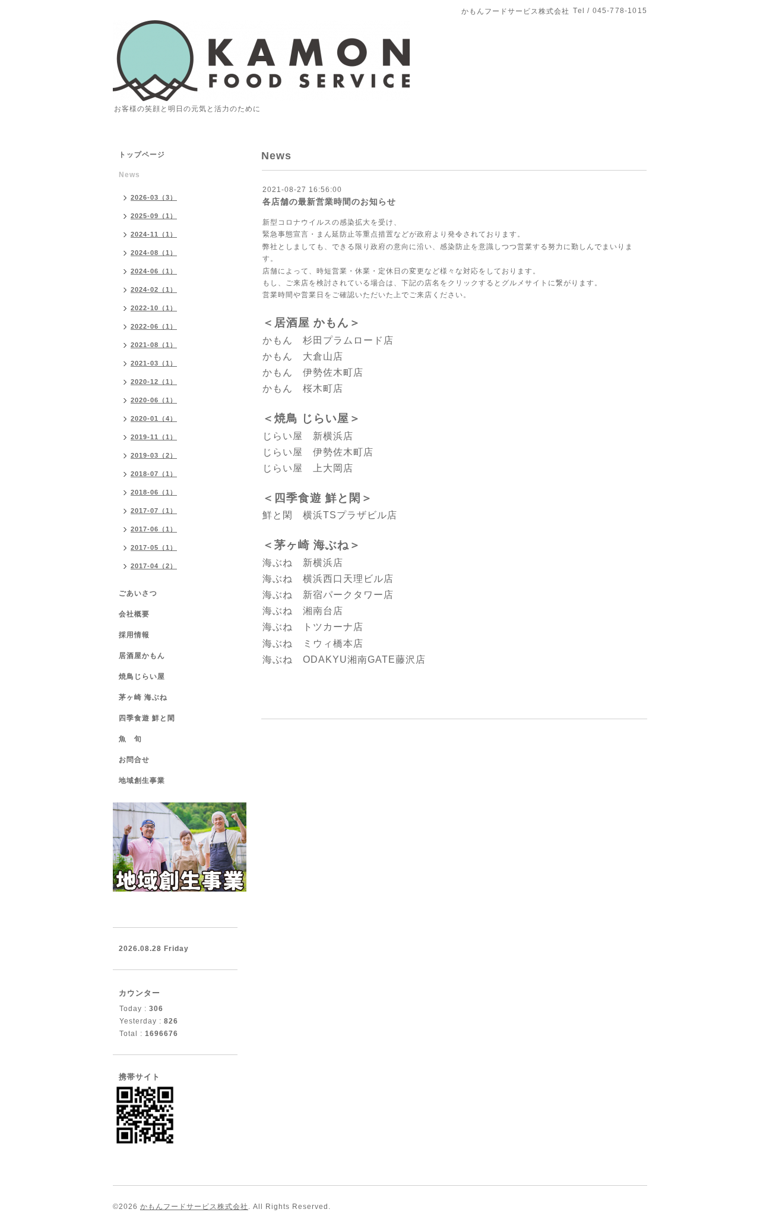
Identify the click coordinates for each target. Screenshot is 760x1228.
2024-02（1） (154, 289)
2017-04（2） (154, 565)
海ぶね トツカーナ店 (312, 627)
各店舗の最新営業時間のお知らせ (329, 201)
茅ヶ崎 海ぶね (143, 697)
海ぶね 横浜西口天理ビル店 (328, 579)
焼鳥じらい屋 (142, 676)
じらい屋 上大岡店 (307, 468)
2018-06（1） (154, 492)
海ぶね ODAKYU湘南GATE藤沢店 (344, 659)
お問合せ (134, 759)
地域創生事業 (142, 780)
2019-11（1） (154, 436)
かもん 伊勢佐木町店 (312, 372)
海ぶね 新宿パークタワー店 (328, 595)
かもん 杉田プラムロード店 (328, 340)
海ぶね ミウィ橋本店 (312, 643)
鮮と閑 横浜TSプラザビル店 (329, 515)
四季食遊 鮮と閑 (147, 718)
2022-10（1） (154, 307)
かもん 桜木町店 (302, 388)
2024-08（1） (154, 252)
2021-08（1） (154, 344)
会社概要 (134, 614)
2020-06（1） (154, 400)
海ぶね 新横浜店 (302, 563)
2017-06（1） (154, 529)
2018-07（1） (154, 473)
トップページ (142, 154)
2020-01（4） (154, 418)
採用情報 (134, 635)
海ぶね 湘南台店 (302, 611)
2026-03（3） (154, 197)
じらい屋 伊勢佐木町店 (317, 452)
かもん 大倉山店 (302, 356)
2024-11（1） (154, 234)
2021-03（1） (154, 363)
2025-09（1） (154, 215)
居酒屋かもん (142, 655)
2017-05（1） (154, 547)
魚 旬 (130, 739)
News (129, 175)
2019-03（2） (154, 455)
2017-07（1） (154, 510)
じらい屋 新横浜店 (307, 436)
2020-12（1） (154, 381)
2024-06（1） (154, 271)
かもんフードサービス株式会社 (194, 1206)
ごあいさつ (138, 593)
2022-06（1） (154, 326)
